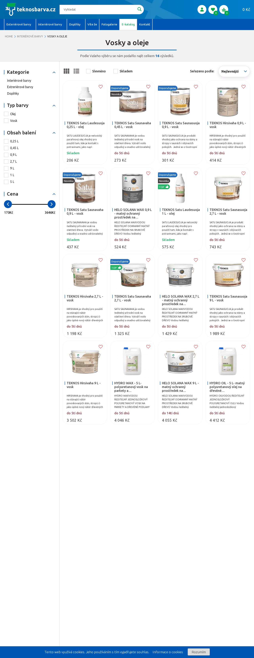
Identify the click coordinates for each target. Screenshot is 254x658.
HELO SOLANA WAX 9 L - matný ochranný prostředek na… (180, 386)
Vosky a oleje (57, 36)
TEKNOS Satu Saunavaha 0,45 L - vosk (132, 125)
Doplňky (13, 93)
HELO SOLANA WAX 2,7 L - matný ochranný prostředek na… (180, 300)
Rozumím (199, 652)
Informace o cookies (168, 652)
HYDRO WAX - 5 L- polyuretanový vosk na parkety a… (131, 386)
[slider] (8, 204)
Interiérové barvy (30, 36)
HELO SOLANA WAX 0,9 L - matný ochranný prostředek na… (133, 213)
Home (9, 36)
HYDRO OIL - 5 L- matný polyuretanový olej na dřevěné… (227, 386)
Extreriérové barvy (20, 87)
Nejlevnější (230, 71)
